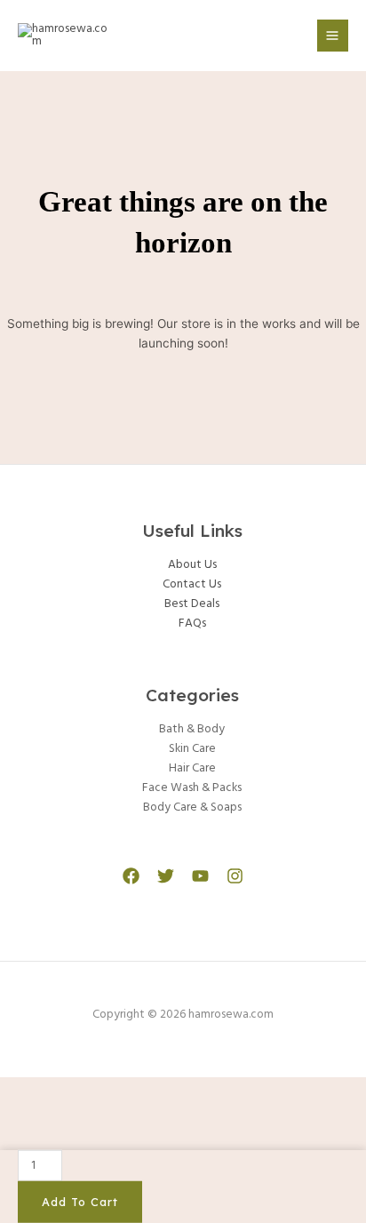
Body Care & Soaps (192, 807)
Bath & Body (192, 729)
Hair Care (192, 768)
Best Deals (191, 604)
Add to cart (80, 1202)
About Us (192, 565)
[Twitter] (165, 875)
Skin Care (192, 748)
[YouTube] (200, 875)
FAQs (192, 623)
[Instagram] (235, 875)
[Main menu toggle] (332, 35)
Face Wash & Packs (192, 788)
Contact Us (192, 584)
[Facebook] (131, 875)
